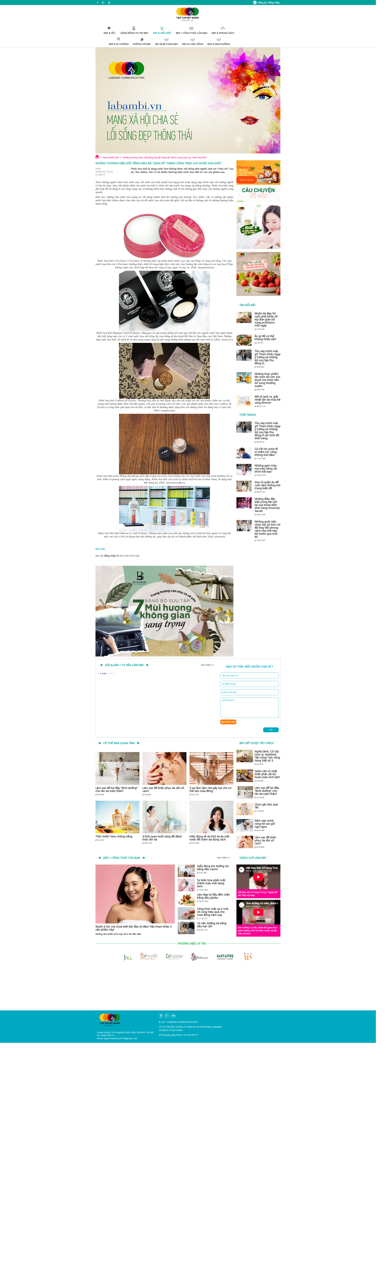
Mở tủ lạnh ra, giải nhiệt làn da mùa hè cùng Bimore (267, 399)
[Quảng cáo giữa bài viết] (164, 611)
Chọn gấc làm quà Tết (266, 806)
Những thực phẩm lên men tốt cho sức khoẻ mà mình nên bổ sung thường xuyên (267, 380)
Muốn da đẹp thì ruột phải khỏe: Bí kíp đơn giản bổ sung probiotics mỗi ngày (266, 319)
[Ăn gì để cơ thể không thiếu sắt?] (244, 340)
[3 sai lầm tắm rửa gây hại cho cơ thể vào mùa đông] (211, 768)
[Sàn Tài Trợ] (188, 956)
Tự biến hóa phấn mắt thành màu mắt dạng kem (211, 883)
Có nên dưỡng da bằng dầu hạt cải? (211, 924)
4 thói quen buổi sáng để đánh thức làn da (162, 838)
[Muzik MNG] (213, 956)
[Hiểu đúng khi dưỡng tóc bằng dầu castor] (186, 871)
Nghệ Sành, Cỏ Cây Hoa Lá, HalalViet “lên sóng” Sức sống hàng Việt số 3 (267, 756)
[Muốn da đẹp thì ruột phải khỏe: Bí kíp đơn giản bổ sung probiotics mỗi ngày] (244, 317)
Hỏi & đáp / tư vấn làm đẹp (124, 665)
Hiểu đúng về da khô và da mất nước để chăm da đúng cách (209, 838)
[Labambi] (188, 13)
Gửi (271, 729)
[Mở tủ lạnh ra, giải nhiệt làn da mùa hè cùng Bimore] (244, 400)
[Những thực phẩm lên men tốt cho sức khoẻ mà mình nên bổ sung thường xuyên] (244, 377)
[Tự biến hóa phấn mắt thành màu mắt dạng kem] (186, 885)
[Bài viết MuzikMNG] (258, 181)
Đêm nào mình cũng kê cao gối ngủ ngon (265, 823)
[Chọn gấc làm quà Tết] (244, 809)
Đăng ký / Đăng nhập (269, 2)
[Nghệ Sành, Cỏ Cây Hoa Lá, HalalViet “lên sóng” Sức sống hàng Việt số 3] (244, 756)
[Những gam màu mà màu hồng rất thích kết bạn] (244, 469)
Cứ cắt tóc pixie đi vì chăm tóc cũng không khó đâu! (266, 452)
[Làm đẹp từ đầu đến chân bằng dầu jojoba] (186, 899)
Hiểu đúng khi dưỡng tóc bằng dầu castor (213, 867)
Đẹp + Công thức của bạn (121, 858)
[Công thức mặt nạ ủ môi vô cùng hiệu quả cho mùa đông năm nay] (186, 913)
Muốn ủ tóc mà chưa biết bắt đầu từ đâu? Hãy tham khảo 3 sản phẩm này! (133, 928)
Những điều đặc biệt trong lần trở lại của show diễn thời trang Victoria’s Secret (267, 505)
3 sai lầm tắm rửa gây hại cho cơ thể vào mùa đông (210, 789)
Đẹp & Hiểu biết (111, 157)
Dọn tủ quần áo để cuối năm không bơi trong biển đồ (267, 485)
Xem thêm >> (207, 664)
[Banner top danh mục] (187, 100)
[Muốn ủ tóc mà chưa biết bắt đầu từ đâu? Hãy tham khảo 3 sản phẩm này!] (135, 894)
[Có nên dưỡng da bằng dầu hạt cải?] (186, 928)
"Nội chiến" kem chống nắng (113, 836)
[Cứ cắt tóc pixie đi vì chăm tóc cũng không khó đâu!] (244, 452)
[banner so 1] (258, 227)
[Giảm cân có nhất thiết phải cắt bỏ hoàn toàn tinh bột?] (244, 776)
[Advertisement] (188, 989)
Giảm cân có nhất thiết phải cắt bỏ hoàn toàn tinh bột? (267, 774)
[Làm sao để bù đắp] (117, 768)
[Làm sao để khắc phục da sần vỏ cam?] (164, 768)
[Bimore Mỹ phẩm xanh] (137, 956)
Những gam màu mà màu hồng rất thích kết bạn (266, 468)
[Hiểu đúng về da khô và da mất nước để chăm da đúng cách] (211, 817)
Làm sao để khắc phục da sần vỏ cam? (163, 789)
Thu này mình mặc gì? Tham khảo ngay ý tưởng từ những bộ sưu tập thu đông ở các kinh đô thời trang (267, 430)
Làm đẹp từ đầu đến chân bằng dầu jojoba (213, 896)
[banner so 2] (258, 274)
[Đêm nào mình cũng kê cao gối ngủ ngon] (244, 825)
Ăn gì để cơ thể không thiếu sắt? (265, 337)
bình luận (135, 555)
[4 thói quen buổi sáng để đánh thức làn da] (164, 817)
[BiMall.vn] (239, 956)
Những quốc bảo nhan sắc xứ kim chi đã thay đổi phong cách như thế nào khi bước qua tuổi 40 (267, 529)
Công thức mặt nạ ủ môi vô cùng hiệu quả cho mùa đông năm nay (212, 912)
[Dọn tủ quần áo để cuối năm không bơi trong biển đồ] (244, 486)
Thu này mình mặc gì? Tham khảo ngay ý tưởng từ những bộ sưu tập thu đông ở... (267, 357)
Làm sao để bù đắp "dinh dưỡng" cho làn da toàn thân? (116, 789)
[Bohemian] (162, 956)
